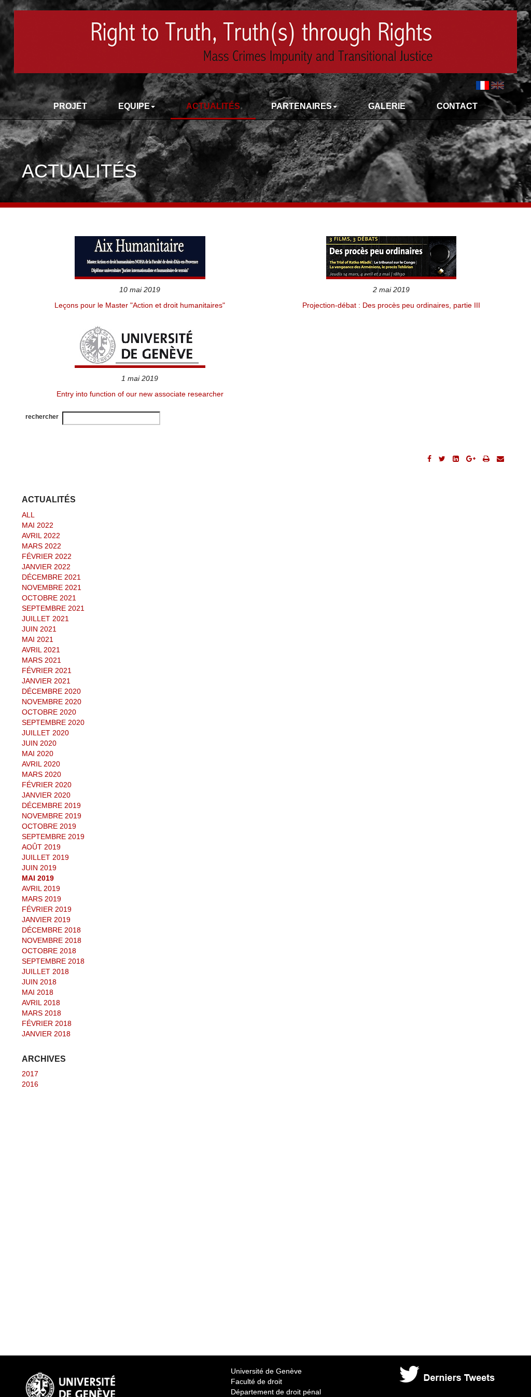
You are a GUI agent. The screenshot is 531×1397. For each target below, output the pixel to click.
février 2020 (47, 784)
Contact (457, 106)
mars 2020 (41, 774)
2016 (30, 1084)
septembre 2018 (53, 961)
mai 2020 (37, 753)
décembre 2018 (51, 930)
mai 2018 (37, 992)
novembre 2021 (51, 587)
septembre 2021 (53, 608)
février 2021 (47, 670)
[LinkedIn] (456, 459)
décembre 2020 (51, 691)
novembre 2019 (51, 816)
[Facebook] (429, 459)
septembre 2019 (53, 836)
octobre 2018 (49, 951)
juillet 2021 (45, 618)
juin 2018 (39, 982)
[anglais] (497, 84)
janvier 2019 (46, 919)
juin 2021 (39, 629)
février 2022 (47, 556)
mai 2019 (38, 878)
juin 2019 (39, 868)
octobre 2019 (49, 826)
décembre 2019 (51, 805)
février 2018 (47, 1023)
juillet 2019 (45, 857)
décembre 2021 (51, 577)
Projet (70, 106)
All (28, 515)
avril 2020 (41, 764)
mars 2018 (41, 1013)
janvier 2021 (46, 681)
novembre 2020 (51, 701)
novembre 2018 (51, 940)
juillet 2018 (45, 971)
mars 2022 (41, 546)
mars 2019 (41, 899)
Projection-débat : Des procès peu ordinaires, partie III (391, 305)
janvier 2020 (46, 795)
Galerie (387, 106)
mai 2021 (37, 639)
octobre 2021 (49, 598)
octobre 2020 (49, 712)
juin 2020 (39, 743)
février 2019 (47, 909)
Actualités (213, 106)
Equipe (134, 106)
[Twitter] (442, 459)
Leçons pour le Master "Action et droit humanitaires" (139, 305)
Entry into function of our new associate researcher (140, 394)
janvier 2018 (46, 1034)
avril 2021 (41, 650)
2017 (30, 1074)
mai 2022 (37, 525)
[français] (482, 84)
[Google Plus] (471, 459)
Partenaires (301, 106)
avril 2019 (41, 888)
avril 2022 (41, 535)
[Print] (486, 459)
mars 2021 (41, 660)
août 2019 (41, 847)
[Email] (500, 459)
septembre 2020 (53, 722)
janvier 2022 (46, 567)
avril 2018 (41, 1002)
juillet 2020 (45, 733)
